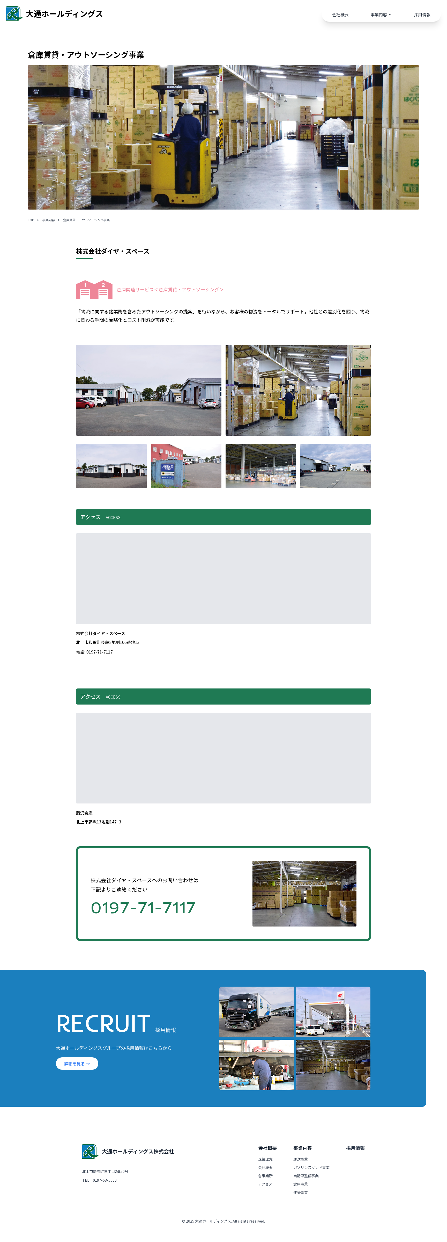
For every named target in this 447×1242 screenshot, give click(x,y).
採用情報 (422, 14)
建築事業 (300, 1192)
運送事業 (300, 1159)
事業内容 (378, 14)
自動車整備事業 (306, 1175)
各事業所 (265, 1175)
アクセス (265, 1184)
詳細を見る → (77, 1063)
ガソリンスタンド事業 (311, 1167)
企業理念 (265, 1159)
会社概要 (340, 14)
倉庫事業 (300, 1184)
